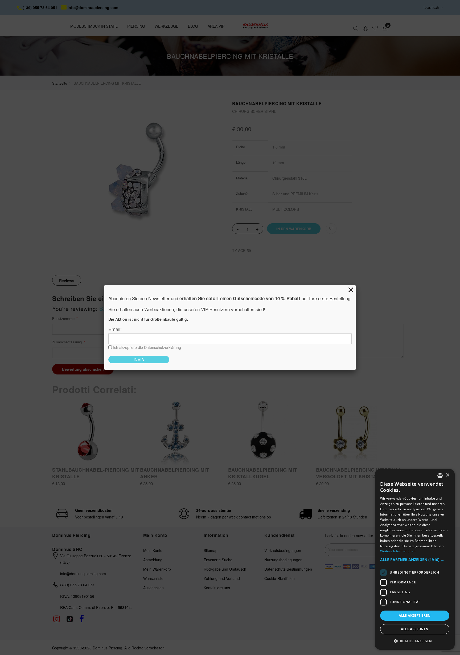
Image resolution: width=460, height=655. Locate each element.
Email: (115, 329)
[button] (414, 560)
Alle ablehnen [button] (414, 629)
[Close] (351, 290)
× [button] (447, 475)
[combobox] (440, 475)
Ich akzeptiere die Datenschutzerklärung (147, 347)
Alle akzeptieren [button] (414, 615)
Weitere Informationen (397, 551)
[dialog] (415, 559)
